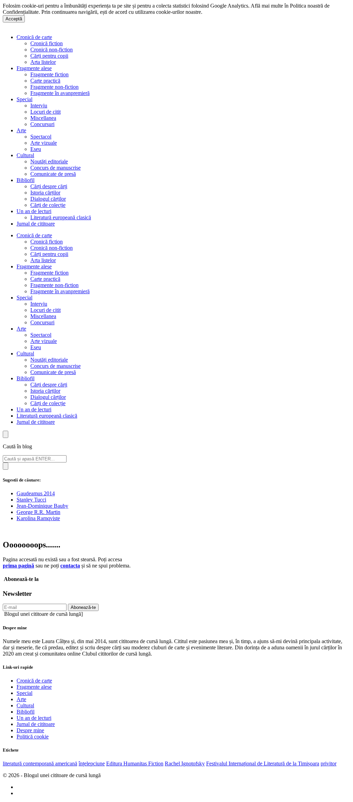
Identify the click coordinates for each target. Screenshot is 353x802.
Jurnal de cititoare (36, 224)
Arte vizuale (43, 143)
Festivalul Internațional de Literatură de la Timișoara (262, 763)
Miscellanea (43, 118)
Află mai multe (219, 12)
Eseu (35, 149)
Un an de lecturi (34, 211)
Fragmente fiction (49, 74)
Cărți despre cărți (48, 186)
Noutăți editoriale (49, 161)
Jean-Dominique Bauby (42, 506)
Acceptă (14, 18)
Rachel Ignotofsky (185, 763)
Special (24, 99)
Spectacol (40, 137)
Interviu (38, 105)
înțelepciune (92, 763)
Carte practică (45, 81)
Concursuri (42, 124)
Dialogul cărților (48, 199)
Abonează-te (83, 607)
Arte (21, 130)
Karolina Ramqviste (38, 518)
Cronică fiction (46, 43)
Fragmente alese (34, 68)
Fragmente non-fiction (54, 87)
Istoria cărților (45, 192)
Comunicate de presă (53, 174)
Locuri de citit (45, 112)
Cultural (25, 155)
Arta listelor (43, 62)
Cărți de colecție (47, 205)
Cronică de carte (34, 37)
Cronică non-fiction (51, 49)
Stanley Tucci (31, 500)
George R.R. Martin (38, 512)
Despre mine (30, 730)
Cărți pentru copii (49, 56)
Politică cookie (33, 736)
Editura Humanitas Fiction (134, 763)
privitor (328, 763)
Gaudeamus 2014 (36, 493)
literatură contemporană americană (40, 763)
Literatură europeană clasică (60, 217)
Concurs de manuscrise (55, 168)
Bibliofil (25, 180)
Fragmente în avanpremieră (60, 93)
